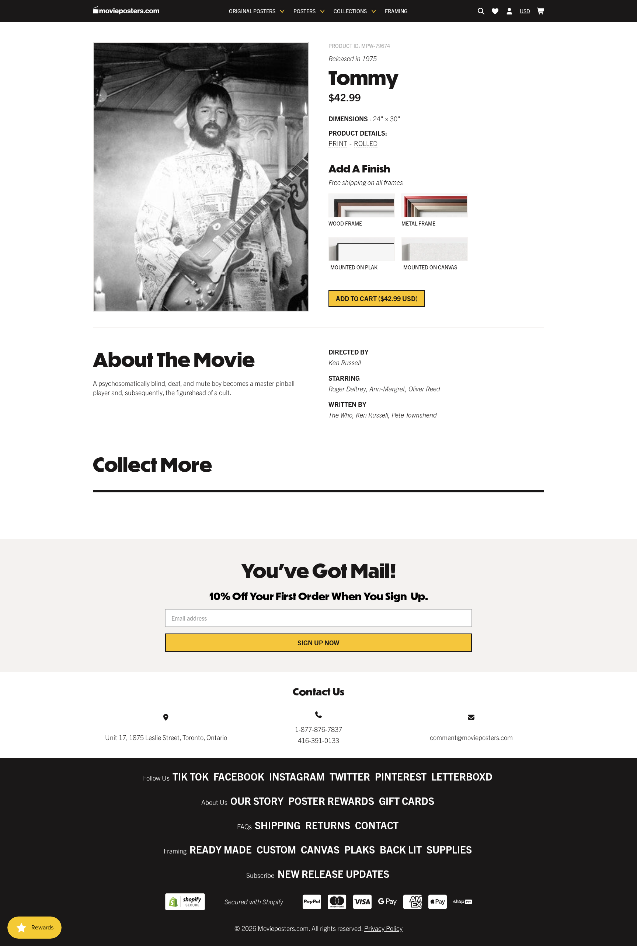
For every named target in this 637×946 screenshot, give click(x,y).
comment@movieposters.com (471, 737)
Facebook (238, 776)
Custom (276, 849)
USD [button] (525, 11)
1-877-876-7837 (318, 729)
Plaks (359, 849)
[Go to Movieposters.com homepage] (126, 10)
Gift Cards (406, 801)
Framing (396, 11)
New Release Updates (333, 874)
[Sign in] (509, 11)
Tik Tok (191, 776)
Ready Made (220, 849)
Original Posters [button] (252, 11)
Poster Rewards (331, 801)
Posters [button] (304, 11)
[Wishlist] (495, 11)
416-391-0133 (318, 740)
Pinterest (401, 776)
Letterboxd (461, 776)
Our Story (256, 801)
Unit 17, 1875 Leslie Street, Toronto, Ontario (166, 737)
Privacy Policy (383, 928)
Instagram (297, 776)
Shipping (277, 825)
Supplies (449, 849)
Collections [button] (350, 11)
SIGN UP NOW (318, 642)
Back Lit (401, 849)
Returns (327, 825)
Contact (376, 825)
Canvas (320, 849)
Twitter (350, 776)
